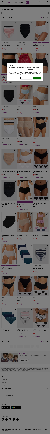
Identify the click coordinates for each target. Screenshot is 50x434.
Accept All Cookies (37, 78)
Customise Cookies (12, 78)
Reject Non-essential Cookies (26, 78)
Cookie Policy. (30, 68)
